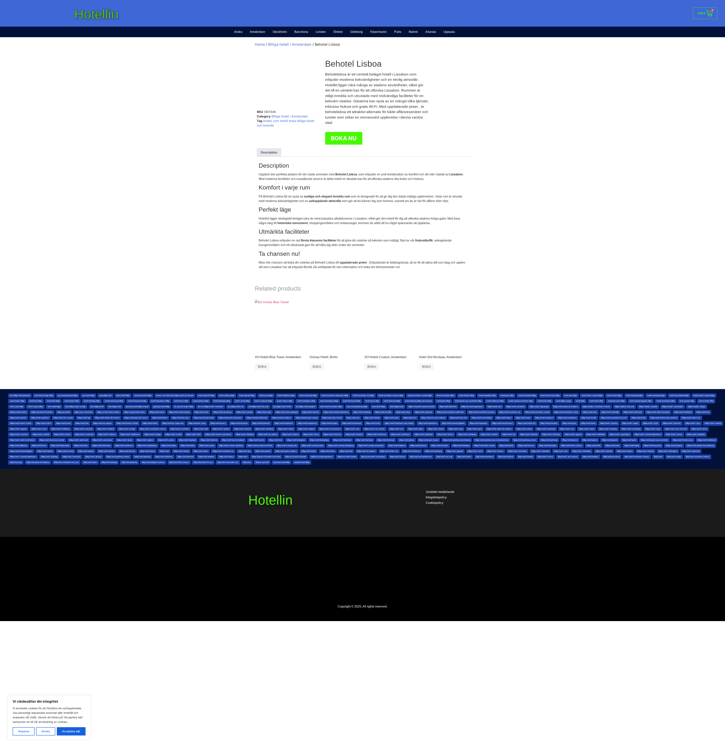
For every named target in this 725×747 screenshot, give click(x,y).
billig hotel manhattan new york (66, 462)
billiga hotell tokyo (403, 412)
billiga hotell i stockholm (179, 429)
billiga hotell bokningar (547, 445)
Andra (238, 31)
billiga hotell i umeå (39, 429)
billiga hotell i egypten (573, 434)
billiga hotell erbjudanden (147, 445)
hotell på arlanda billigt (527, 395)
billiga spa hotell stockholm (41, 412)
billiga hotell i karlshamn (400, 434)
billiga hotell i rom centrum (374, 429)
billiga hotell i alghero (145, 440)
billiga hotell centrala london (312, 445)
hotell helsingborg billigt (329, 401)
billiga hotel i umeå (475, 451)
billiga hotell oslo (353, 418)
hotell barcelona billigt (616, 401)
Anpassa (23, 731)
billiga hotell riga (84, 418)
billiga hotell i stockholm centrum (153, 429)
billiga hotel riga (244, 451)
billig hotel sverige (674, 457)
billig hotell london (464, 457)
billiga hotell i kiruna (311, 434)
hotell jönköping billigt (222, 401)
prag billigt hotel (105, 395)
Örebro (338, 31)
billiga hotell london (150, 423)
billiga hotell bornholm (439, 445)
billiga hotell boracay (526, 445)
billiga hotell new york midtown (433, 418)
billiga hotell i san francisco (330, 429)
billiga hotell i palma (524, 429)
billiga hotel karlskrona (411, 451)
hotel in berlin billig (706, 401)
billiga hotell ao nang (65, 451)
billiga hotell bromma (418, 445)
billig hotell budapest (591, 457)
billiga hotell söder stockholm (658, 412)
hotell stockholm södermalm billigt (335, 395)
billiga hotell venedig (244, 412)
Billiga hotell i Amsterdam (290, 44)
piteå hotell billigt (123, 395)
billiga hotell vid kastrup (222, 412)
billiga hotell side (702, 412)
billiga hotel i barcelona (71, 457)
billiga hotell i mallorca (107, 434)
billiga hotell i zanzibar (608, 423)
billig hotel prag (16, 462)
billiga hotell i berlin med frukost (22, 440)
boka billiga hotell (396, 407)
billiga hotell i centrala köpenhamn (648, 434)
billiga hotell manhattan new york (614, 418)
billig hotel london (90, 462)
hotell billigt (580, 401)
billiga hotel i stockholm (517, 451)
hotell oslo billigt (570, 395)
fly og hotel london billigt (183, 407)
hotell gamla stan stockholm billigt (468, 401)
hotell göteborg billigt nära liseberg (418, 401)
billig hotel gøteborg (129, 462)
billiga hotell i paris (474, 429)
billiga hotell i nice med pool (676, 429)
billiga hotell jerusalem (549, 423)
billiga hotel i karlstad (604, 451)
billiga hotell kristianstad (351, 423)
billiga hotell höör (275, 440)
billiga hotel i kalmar (624, 451)
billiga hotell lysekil (63, 423)
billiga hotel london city (389, 451)
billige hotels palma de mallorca (565, 407)
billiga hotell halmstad (385, 440)
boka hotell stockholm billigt (331, 407)
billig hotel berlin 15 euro (203, 462)
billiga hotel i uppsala (455, 451)
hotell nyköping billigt (634, 395)
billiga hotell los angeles (102, 423)
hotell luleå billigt (53, 401)
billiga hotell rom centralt (63, 418)
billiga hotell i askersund (78, 440)
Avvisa (46, 731)
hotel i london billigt (35, 407)
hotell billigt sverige (563, 401)
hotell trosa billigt (266, 395)
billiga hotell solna (590, 412)
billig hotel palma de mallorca (38, 462)
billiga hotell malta (639, 418)
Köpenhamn (378, 31)
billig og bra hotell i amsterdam (373, 457)
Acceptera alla (71, 731)
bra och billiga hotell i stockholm (210, 407)
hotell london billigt (72, 401)
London (321, 31)
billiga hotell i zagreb (630, 423)
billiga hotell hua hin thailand (233, 440)
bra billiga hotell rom (236, 407)
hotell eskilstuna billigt (495, 401)
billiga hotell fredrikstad (707, 440)
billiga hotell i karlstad (354, 434)
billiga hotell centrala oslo (287, 445)
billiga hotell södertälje (610, 412)
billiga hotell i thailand (105, 429)
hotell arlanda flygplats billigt (641, 401)
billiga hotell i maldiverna (130, 434)
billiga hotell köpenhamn (427, 423)
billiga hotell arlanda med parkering (700, 445)
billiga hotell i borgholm (696, 434)
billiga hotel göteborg (142, 457)
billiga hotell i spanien (221, 429)
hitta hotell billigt (54, 407)
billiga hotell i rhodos (436, 429)
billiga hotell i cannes (674, 434)
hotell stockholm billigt (445, 395)
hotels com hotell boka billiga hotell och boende (174, 395)
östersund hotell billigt (142, 395)
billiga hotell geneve (570, 440)
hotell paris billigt (507, 395)
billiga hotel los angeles (366, 451)
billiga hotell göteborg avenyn (524, 440)
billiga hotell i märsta (62, 434)
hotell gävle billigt (443, 401)
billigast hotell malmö (18, 412)
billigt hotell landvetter (448, 407)
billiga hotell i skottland (264, 429)
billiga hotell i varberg (713, 423)
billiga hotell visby (201, 412)
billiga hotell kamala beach (502, 423)
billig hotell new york (444, 457)
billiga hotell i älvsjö (124, 440)
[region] (49, 717)
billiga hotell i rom (396, 429)
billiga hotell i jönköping (467, 434)
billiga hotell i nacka (699, 429)
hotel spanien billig (687, 401)
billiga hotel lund (346, 451)
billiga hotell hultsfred (209, 440)
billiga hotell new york (458, 418)
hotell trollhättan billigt (286, 395)
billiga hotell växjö (264, 412)
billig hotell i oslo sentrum (568, 457)
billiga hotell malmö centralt (20, 423)
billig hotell (658, 457)
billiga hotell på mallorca (281, 418)
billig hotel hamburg (109, 462)
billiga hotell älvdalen (107, 451)
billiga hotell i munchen (19, 434)
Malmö (413, 31)
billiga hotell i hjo (508, 434)
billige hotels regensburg (539, 407)
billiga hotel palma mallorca (286, 451)
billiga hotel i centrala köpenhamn (23, 457)
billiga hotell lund (82, 423)
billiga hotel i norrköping (581, 451)
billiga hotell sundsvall (423, 412)
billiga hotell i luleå (193, 434)
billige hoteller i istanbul (648, 407)
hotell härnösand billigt (351, 401)
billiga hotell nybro (392, 418)
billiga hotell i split (201, 429)
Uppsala (449, 31)
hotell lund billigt (35, 401)
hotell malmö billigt (17, 401)
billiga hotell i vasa (693, 423)
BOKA (262, 366)
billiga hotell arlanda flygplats (21, 451)
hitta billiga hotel (114, 407)
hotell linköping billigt (92, 401)
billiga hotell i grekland (528, 434)
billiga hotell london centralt (127, 423)
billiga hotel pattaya (263, 451)
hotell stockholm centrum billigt (391, 395)
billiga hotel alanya (226, 457)
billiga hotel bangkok (206, 457)
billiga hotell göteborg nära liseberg (456, 440)
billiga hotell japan (569, 423)
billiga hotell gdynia (589, 440)
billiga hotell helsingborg (319, 440)
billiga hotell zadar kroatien (179, 412)
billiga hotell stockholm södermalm (450, 412)
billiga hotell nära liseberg (481, 418)
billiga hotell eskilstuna (124, 445)
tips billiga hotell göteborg (20, 395)
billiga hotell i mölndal (41, 434)
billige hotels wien (494, 407)
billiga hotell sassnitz (18, 418)
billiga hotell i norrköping (631, 429)
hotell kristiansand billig (137, 401)
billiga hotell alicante (127, 451)
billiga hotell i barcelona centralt (52, 440)
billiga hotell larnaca (218, 423)
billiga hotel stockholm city (223, 451)
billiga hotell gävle (629, 440)
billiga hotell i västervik (672, 423)
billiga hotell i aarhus (166, 440)
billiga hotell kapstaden (478, 423)
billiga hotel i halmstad (691, 451)
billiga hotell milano (503, 418)
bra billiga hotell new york (258, 407)
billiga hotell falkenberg (101, 445)
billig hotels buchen (397, 457)
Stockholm (280, 31)
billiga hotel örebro (309, 451)
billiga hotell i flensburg (551, 434)
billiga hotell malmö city (691, 418)
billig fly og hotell (262, 462)
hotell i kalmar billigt (284, 401)
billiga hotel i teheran (495, 451)
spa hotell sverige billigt (44, 395)
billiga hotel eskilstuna (164, 457)
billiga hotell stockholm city (509, 412)
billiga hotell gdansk (609, 440)
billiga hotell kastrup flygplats (453, 423)
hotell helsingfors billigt (306, 401)
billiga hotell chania (206, 445)
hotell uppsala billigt (247, 395)
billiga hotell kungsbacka (307, 423)
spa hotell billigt (88, 395)
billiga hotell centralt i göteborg (231, 445)
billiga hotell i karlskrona (376, 434)
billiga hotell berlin (594, 445)
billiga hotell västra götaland (287, 412)
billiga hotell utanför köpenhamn (336, 412)
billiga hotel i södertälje (540, 451)
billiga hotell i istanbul (489, 434)
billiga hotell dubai (187, 445)
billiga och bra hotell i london (108, 412)
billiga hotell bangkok (674, 445)
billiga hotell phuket (159, 418)
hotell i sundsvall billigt (263, 401)
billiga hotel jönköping (433, 451)
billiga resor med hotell (83, 412)
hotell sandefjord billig (487, 395)
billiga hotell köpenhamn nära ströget (399, 423)
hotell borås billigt (544, 401)
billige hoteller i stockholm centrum (596, 407)
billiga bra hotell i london (347, 457)
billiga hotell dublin (169, 445)
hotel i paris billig (16, 407)
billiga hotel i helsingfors (668, 451)
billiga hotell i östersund (546, 429)
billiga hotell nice (409, 418)
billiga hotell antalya (86, 451)
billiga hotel (242, 457)
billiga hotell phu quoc (180, 418)
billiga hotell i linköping (244, 434)
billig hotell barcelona (611, 457)
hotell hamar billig (372, 401)
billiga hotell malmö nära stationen (663, 418)
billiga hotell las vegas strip (173, 423)
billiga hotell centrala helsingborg (340, 445)
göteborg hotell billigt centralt (137, 407)
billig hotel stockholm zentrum (697, 457)
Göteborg (356, 31)
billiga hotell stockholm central (566, 412)
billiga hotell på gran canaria (307, 418)
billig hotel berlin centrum (179, 462)
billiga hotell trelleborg (361, 412)
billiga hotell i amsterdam (102, 440)
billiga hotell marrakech (544, 418)
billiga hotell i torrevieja (83, 429)
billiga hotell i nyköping (608, 429)
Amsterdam (257, 31)
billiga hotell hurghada (187, 440)
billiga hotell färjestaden (60, 445)
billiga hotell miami (523, 418)
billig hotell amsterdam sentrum (637, 457)
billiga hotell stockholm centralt (537, 412)
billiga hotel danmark (185, 457)
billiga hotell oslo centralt (332, 418)
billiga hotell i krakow (290, 434)
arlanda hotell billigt (301, 462)
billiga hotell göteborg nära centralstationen (491, 440)
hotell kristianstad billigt (114, 401)
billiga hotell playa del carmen (135, 418)
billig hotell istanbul (525, 457)
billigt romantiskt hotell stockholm (421, 407)
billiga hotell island (588, 423)
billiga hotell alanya (147, 451)
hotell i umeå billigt (242, 401)
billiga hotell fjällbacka (18, 445)
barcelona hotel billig (281, 462)
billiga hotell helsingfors (296, 440)
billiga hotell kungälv (329, 423)
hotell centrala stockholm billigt (521, 401)
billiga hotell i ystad (650, 423)
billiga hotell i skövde (242, 429)
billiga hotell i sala (352, 429)
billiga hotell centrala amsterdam (371, 445)
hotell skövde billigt (466, 395)
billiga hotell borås (506, 445)
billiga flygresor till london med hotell (266, 457)
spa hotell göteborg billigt (67, 395)
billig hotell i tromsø (545, 457)
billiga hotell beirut (612, 445)
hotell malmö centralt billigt (703, 395)
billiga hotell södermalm (633, 412)
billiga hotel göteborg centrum (118, 457)
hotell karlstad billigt (201, 401)
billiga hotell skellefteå (683, 412)
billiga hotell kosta (373, 423)
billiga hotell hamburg (364, 440)
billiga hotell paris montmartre (230, 418)
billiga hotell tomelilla (383, 412)
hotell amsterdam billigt (666, 401)
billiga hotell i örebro (586, 429)
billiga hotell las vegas (197, 423)
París (397, 31)
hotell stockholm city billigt (363, 395)
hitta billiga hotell (96, 407)
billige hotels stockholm (515, 407)
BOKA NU (344, 138)
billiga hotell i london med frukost (218, 434)
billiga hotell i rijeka (415, 429)
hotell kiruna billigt (181, 401)
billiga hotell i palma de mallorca (499, 429)
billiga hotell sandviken (40, 418)
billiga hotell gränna (406, 440)
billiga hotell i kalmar (445, 434)
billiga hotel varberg (181, 451)
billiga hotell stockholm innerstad (481, 412)
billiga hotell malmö (43, 423)
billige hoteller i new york (624, 407)
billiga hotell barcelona (652, 445)
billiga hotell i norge (652, 429)
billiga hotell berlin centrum (571, 445)
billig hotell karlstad (505, 457)
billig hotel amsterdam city (228, 462)
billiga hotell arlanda (45, 451)
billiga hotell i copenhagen (620, 434)
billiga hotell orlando (372, 418)
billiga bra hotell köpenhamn (322, 457)
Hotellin (96, 14)
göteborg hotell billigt (161, 407)
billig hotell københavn (484, 457)
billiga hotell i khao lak (332, 434)
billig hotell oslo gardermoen (421, 457)
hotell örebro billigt (614, 395)
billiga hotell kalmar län (526, 423)
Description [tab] (269, 152)
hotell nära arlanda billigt (679, 395)
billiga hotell (164, 451)
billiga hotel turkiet (201, 451)
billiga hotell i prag (456, 429)
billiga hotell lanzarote (239, 423)
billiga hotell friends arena (683, 440)
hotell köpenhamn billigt (160, 401)
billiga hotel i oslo (561, 451)
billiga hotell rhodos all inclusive (107, 418)
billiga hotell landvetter (261, 423)
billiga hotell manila (588, 418)
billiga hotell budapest (397, 445)
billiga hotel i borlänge (49, 457)
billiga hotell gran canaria (428, 440)
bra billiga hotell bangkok (305, 407)
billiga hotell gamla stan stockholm (654, 440)
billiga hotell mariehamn (567, 418)
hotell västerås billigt (206, 395)
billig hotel (247, 462)
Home (260, 44)
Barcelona (301, 31)
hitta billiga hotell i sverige (75, 407)
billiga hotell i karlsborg (423, 434)
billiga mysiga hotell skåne (134, 412)
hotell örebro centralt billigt (592, 395)
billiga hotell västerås (310, 412)
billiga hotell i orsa (567, 429)
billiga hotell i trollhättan (60, 429)
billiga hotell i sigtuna (306, 429)
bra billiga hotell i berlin (282, 407)
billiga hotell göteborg (549, 440)
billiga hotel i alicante (93, 457)
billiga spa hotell (63, 412)
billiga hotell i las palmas (267, 434)
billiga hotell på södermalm (257, 418)
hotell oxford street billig (550, 395)
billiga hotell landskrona (284, 423)
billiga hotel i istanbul (645, 451)
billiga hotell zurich (157, 412)
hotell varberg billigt (226, 395)
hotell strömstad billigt (308, 395)
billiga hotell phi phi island (204, 418)
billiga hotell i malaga (152, 434)
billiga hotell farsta (39, 445)
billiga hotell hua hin (256, 440)
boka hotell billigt (378, 407)
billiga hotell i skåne (285, 429)
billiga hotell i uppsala (18, 429)
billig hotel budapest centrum (153, 462)
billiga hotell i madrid (173, 434)
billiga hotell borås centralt (484, 445)
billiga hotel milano (328, 451)
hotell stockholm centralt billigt (420, 395)
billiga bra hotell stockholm (295, 457)
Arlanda (430, 31)
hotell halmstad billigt (392, 401)
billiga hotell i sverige (127, 429)
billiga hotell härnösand (342, 440)
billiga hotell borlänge (461, 445)
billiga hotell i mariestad (84, 434)
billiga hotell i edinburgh (596, 434)
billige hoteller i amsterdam (672, 407)
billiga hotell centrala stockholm (260, 445)
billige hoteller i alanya (696, 407)
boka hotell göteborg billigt (357, 407)
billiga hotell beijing (631, 445)
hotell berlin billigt (596, 401)
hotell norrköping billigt (656, 395)
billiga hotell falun (81, 445)
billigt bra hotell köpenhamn (472, 407)
